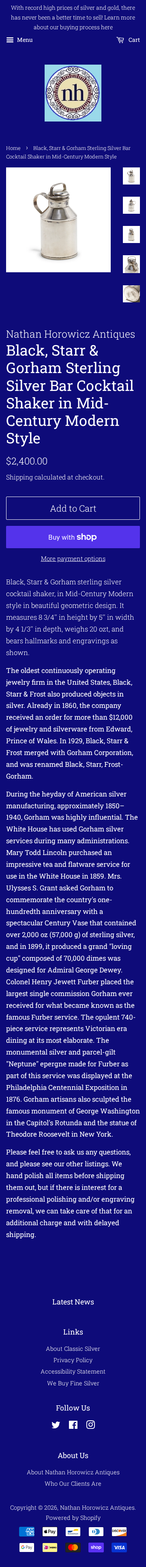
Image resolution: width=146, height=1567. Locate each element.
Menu (24, 40)
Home (13, 148)
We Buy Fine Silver (73, 1383)
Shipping (19, 477)
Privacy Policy (73, 1360)
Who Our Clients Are (73, 1483)
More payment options (73, 558)
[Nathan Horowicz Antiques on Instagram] (90, 1426)
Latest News (73, 1302)
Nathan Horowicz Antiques (97, 1507)
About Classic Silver (73, 1348)
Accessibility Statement (73, 1371)
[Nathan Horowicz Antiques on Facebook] (73, 1426)
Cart (133, 40)
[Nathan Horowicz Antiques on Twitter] (56, 1426)
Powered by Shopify (73, 1517)
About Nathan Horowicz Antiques (73, 1472)
